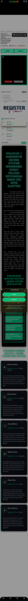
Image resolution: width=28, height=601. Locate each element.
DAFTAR (14, 299)
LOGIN (14, 294)
